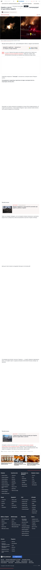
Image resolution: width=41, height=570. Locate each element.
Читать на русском (5, 14)
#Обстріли (17, 451)
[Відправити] (13, 1)
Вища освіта (14, 486)
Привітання (34, 512)
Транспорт (24, 478)
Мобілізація (14, 516)
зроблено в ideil (36, 565)
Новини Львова (5, 482)
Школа (13, 484)
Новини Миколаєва (5, 493)
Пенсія (2, 539)
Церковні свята (35, 519)
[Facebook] (26, 1)
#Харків (9, 451)
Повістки (13, 519)
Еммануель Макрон (26, 525)
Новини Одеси (4, 481)
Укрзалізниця (24, 486)
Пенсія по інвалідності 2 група (6, 544)
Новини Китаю (25, 507)
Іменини (33, 528)
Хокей (33, 481)
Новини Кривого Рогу (5, 487)
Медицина (14, 482)
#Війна (12, 451)
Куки (22, 6)
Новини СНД (24, 505)
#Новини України (23, 451)
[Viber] (28, 1)
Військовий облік (15, 526)
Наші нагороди (24, 561)
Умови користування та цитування (7, 561)
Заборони (34, 524)
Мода (33, 503)
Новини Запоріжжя (5, 484)
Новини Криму (4, 491)
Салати (13, 549)
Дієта (13, 503)
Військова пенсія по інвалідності (6, 547)
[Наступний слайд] (40, 4)
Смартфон (4, 507)
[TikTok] (36, 1)
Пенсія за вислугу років (5, 552)
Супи (13, 545)
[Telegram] (30, 1)
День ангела (34, 526)
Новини (3, 473)
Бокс (33, 477)
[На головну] (20, 1)
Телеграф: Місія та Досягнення (21, 562)
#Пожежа (5, 451)
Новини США (24, 501)
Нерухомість (24, 480)
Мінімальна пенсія (5, 549)
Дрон (3, 505)
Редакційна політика (26, 559)
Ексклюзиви (36, 3)
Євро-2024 (34, 482)
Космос (3, 501)
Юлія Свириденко (25, 535)
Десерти (13, 547)
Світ (22, 497)
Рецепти (13, 539)
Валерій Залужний (25, 527)
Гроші (23, 476)
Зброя (3, 524)
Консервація (14, 543)
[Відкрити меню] (2, 1)
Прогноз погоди (15, 490)
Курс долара (24, 484)
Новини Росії (24, 503)
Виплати (13, 479)
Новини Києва (4, 475)
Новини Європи (25, 499)
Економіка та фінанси (24, 473)
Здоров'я (13, 497)
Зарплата (14, 475)
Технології (4, 499)
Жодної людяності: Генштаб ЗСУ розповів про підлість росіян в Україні (25, 207)
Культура (34, 507)
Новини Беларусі (25, 509)
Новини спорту (35, 473)
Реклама (18, 561)
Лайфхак (34, 509)
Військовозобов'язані (16, 524)
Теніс (33, 479)
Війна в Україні (5, 516)
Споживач (34, 501)
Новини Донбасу (5, 489)
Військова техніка (5, 528)
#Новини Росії (30, 451)
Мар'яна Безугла (25, 533)
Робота (13, 477)
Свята (32, 516)
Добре (26, 6)
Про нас (2, 559)
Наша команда (4, 562)
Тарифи (23, 482)
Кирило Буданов (25, 529)
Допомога (14, 488)
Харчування (14, 501)
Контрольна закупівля (27, 3)
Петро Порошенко (25, 531)
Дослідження (14, 507)
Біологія (3, 503)
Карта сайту (10, 562)
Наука (2, 497)
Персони (23, 516)
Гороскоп (34, 499)
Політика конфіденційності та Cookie (13, 559)
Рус (39, 1)
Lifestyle (33, 497)
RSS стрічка (31, 562)
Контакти (30, 561)
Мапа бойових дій (5, 519)
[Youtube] (32, 1)
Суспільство (14, 473)
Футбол (33, 475)
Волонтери (4, 526)
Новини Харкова (5, 477)
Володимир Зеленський (24, 520)
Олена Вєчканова (6, 12)
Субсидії (13, 481)
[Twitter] (33, 1)
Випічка (13, 541)
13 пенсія (3, 541)
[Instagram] (35, 1)
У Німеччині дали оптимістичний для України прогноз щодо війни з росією (25, 436)
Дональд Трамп (25, 522)
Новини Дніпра (5, 479)
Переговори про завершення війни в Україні (11, 3)
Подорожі (34, 505)
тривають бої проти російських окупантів (14, 53)
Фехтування (34, 484)
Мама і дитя (14, 499)
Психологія (14, 505)
